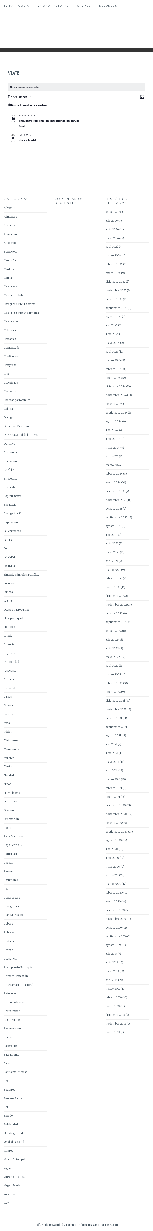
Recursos (108, 5)
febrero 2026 (114, 264)
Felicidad (9, 557)
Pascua (8, 862)
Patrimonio (11, 880)
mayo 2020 (113, 866)
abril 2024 (112, 456)
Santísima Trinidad (15, 1072)
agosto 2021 (113, 735)
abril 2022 (112, 665)
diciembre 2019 (115, 910)
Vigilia (7, 1168)
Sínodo (8, 1115)
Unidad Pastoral (53, 5)
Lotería (8, 714)
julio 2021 (111, 744)
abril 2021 (112, 770)
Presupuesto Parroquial (18, 967)
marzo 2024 (113, 465)
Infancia (9, 644)
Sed (6, 1081)
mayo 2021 (112, 762)
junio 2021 (112, 753)
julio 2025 (112, 325)
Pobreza (9, 932)
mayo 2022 (113, 657)
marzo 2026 (113, 255)
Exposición (11, 522)
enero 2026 (113, 273)
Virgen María (12, 1185)
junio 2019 (112, 962)
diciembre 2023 (115, 491)
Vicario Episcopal (14, 1159)
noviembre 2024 (116, 395)
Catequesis (11, 286)
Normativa (10, 801)
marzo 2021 (113, 779)
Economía (10, 452)
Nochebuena (12, 793)
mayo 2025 (113, 343)
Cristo (7, 374)
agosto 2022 (114, 631)
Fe (5, 548)
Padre (7, 828)
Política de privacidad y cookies (55, 1225)
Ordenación (11, 819)
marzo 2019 (113, 988)
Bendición (10, 251)
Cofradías (10, 339)
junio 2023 (112, 543)
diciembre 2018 (115, 1015)
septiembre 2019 (116, 936)
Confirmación (12, 356)
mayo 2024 (113, 447)
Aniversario (11, 234)
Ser (6, 1107)
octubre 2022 (114, 613)
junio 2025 (112, 334)
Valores (8, 1150)
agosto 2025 (113, 316)
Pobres (8, 923)
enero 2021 (113, 797)
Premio (8, 950)
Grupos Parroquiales (16, 609)
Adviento (9, 208)
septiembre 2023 (116, 517)
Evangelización (13, 513)
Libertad (9, 705)
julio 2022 (112, 639)
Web (6, 1203)
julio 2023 (111, 535)
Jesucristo (10, 670)
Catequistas (11, 321)
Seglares (9, 1089)
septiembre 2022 (117, 622)
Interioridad (11, 662)
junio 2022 (112, 648)
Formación (10, 583)
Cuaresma (10, 391)
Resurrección (12, 1028)
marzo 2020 (113, 884)
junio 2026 (112, 229)
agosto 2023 (113, 526)
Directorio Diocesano (17, 426)
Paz (6, 889)
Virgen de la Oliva (15, 1177)
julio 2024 (112, 430)
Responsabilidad (14, 1002)
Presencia (10, 958)
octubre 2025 (114, 299)
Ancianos (10, 225)
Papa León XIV (13, 845)
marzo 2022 (113, 674)
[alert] (76, 87)
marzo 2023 (113, 570)
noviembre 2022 (116, 604)
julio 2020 (112, 849)
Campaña (10, 260)
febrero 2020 (114, 892)
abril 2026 (112, 246)
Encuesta (10, 487)
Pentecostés (12, 897)
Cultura (8, 409)
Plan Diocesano (14, 915)
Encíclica (9, 470)
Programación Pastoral (18, 985)
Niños (7, 784)
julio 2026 (112, 220)
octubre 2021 (114, 718)
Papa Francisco (13, 836)
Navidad (9, 775)
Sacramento (11, 1054)
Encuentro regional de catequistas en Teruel (49, 121)
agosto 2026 (114, 212)
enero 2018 (113, 1032)
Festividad (10, 566)
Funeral (9, 592)
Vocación (9, 1194)
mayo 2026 (113, 238)
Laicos (8, 696)
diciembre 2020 (116, 805)
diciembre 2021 (115, 700)
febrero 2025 (114, 369)
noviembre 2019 (116, 919)
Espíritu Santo (13, 496)
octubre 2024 (114, 404)
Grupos (84, 5)
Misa (7, 723)
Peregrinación (13, 906)
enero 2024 (113, 482)
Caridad (8, 278)
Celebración (11, 330)
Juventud (9, 688)
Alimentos (10, 216)
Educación (10, 461)
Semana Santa (13, 1098)
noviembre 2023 (116, 500)
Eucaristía (10, 504)
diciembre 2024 (116, 386)
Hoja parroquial (13, 618)
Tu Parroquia (16, 5)
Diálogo (9, 417)
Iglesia (8, 635)
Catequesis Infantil (15, 295)
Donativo (9, 443)
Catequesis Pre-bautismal (20, 304)
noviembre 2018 (116, 1023)
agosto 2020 (114, 840)
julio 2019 (111, 953)
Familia (8, 539)
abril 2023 (112, 561)
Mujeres (9, 758)
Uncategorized (13, 1133)
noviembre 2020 (116, 814)
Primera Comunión (16, 976)
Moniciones (11, 749)
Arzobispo (10, 243)
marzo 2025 (113, 360)
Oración (9, 810)
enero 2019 (113, 1006)
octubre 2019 (114, 927)
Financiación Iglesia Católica (21, 574)
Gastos (8, 601)
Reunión (9, 1037)
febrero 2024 (114, 473)
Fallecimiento (12, 531)
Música (8, 766)
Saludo (8, 1063)
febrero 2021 (114, 788)
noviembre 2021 (116, 709)
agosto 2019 (113, 945)
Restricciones (12, 1020)
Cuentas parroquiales (17, 400)
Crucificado (11, 382)
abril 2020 (112, 875)
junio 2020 (112, 858)
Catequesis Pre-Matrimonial (22, 313)
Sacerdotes (11, 1046)
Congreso (10, 365)
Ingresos (10, 653)
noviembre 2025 (116, 290)
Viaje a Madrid (28, 140)
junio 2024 (112, 439)
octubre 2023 (114, 508)
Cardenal (9, 269)
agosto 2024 (114, 421)
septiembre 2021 (116, 727)
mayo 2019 (112, 971)
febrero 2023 (114, 578)
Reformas (10, 993)
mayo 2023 (112, 552)
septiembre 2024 (117, 412)
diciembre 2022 (116, 596)
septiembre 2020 (117, 831)
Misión (8, 731)
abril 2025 (112, 351)
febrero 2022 (114, 683)
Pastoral (9, 871)
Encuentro (10, 478)
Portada (9, 941)
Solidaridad (11, 1124)
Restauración (12, 1011)
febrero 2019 (114, 997)
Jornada (9, 679)
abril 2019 (112, 980)
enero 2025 (113, 378)
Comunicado (12, 347)
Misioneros (11, 740)
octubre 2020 (114, 823)
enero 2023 (113, 587)
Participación (12, 854)
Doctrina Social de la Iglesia (21, 435)
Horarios (9, 627)
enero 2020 (113, 901)
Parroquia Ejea (76, 27)
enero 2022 (113, 692)
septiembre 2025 (116, 308)
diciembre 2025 (115, 281)
